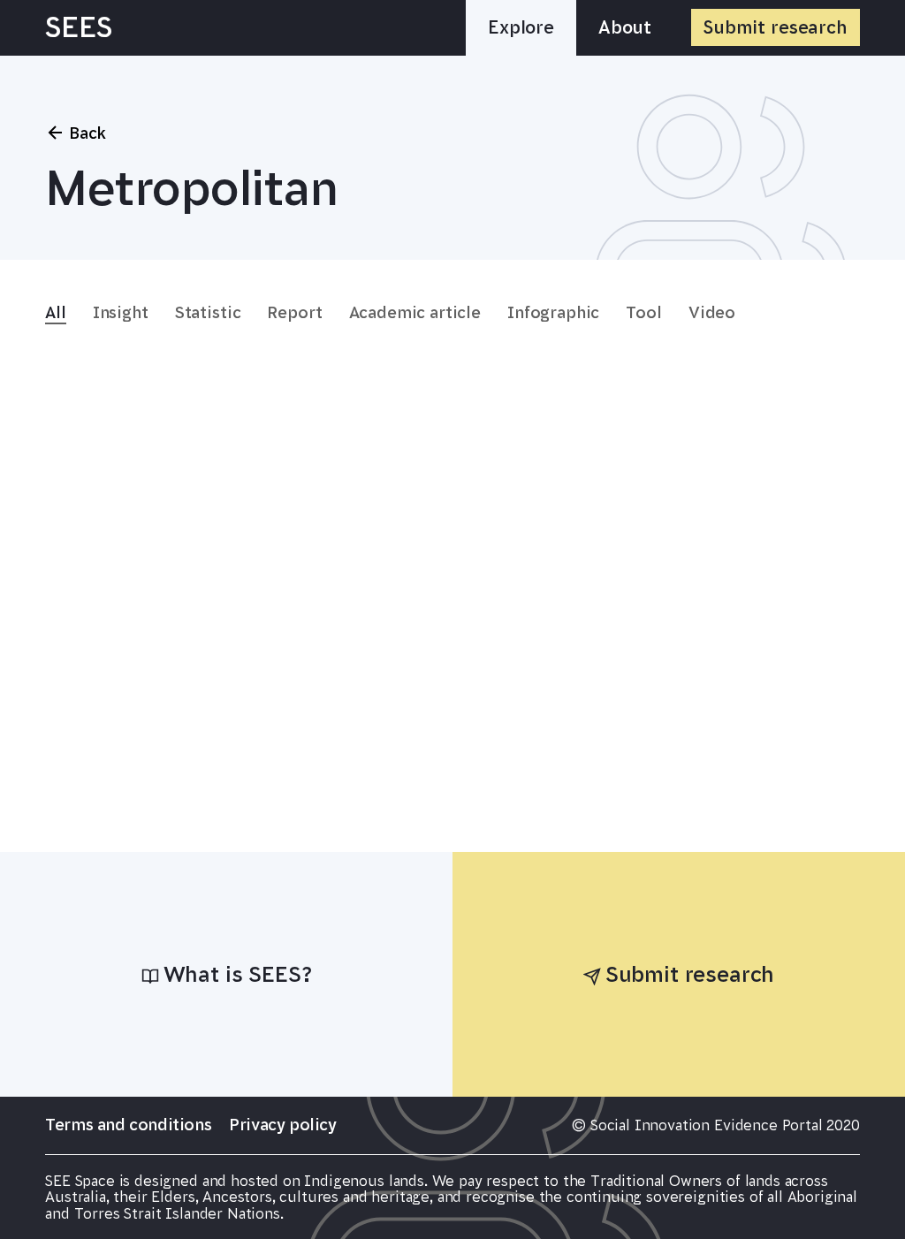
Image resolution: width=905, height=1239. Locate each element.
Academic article (415, 313)
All (55, 313)
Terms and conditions (128, 1124)
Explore (521, 27)
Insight (120, 313)
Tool (643, 313)
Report (294, 313)
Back (87, 133)
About (624, 27)
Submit (775, 27)
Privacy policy (282, 1124)
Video (711, 313)
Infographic (553, 313)
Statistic (208, 313)
